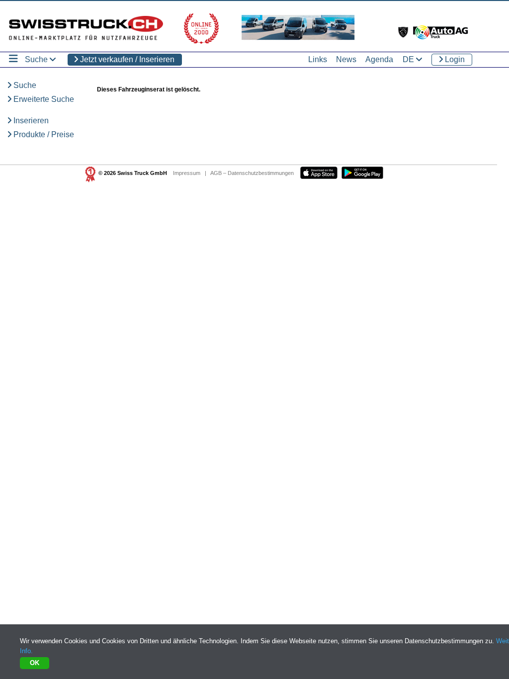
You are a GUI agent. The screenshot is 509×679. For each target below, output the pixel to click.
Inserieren (30, 120)
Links (317, 59)
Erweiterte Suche (42, 99)
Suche (23, 85)
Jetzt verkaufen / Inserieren (126, 59)
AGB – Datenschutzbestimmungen (252, 173)
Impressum (186, 173)
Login (454, 59)
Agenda (379, 59)
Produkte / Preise (42, 134)
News (346, 59)
